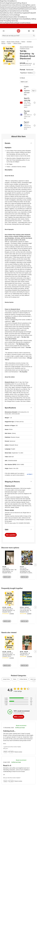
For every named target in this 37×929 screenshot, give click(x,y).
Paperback (23, 73)
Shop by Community (10, 15)
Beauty (28, 7)
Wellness (24, 9)
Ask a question (11, 535)
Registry (7, 23)
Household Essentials (16, 7)
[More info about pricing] (34, 64)
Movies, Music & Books (11, 13)
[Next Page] (34, 72)
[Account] (29, 31)
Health (19, 9)
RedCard (13, 23)
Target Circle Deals (20, 19)
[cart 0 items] (33, 31)
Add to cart (24, 82)
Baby (24, 7)
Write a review (18, 717)
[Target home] (18, 31)
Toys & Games (9, 11)
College (6, 3)
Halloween (12, 3)
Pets (15, 9)
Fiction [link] (14, 679)
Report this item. (29, 474)
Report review (18, 751)
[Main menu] (4, 31)
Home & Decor (12, 5)
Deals (6, 17)
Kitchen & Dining (22, 5)
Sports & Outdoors (8, 9)
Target (3, 41)
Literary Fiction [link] (6, 679)
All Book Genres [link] (23, 679)
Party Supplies (23, 13)
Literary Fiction (17, 43)
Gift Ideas (31, 13)
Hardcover (31, 73)
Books (23, 41)
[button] (24, 61)
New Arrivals (18, 17)
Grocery (7, 7)
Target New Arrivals (6, 1)
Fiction (9, 43)
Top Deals (12, 19)
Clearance (11, 17)
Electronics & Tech (19, 11)
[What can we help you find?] (18, 36)
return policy (12, 523)
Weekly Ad (29, 19)
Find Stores (26, 23)
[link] (24, 61)
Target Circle (19, 23)
